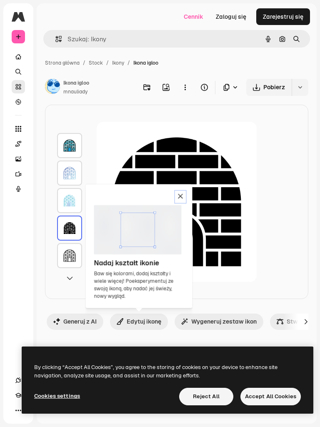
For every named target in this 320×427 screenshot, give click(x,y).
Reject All (206, 396)
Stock (96, 63)
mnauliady (75, 91)
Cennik (193, 16)
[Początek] (18, 56)
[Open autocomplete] (55, 39)
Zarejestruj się (283, 16)
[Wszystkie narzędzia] (18, 129)
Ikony (118, 63)
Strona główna (62, 63)
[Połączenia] (18, 380)
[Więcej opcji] (185, 87)
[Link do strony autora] (52, 87)
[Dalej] (305, 321)
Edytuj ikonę (144, 321)
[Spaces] (18, 144)
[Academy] (18, 395)
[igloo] (69, 145)
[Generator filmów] (18, 174)
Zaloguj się (231, 16)
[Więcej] (18, 410)
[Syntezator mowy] (18, 189)
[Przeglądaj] (18, 101)
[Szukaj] (18, 71)
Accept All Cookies (270, 396)
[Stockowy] (18, 86)
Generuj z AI (80, 321)
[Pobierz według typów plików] (231, 87)
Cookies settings (57, 395)
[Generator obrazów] (18, 159)
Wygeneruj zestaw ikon (224, 321)
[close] (180, 197)
